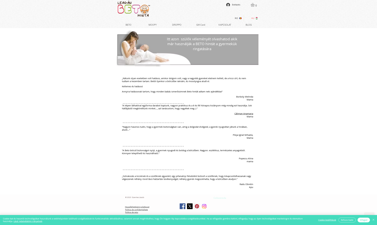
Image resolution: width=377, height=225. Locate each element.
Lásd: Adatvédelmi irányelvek (28, 221)
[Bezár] (373, 220)
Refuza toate (347, 220)
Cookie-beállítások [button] (327, 220)
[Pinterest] (197, 206)
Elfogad (363, 220)
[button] (255, 5)
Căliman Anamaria (243, 113)
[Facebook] (182, 206)
